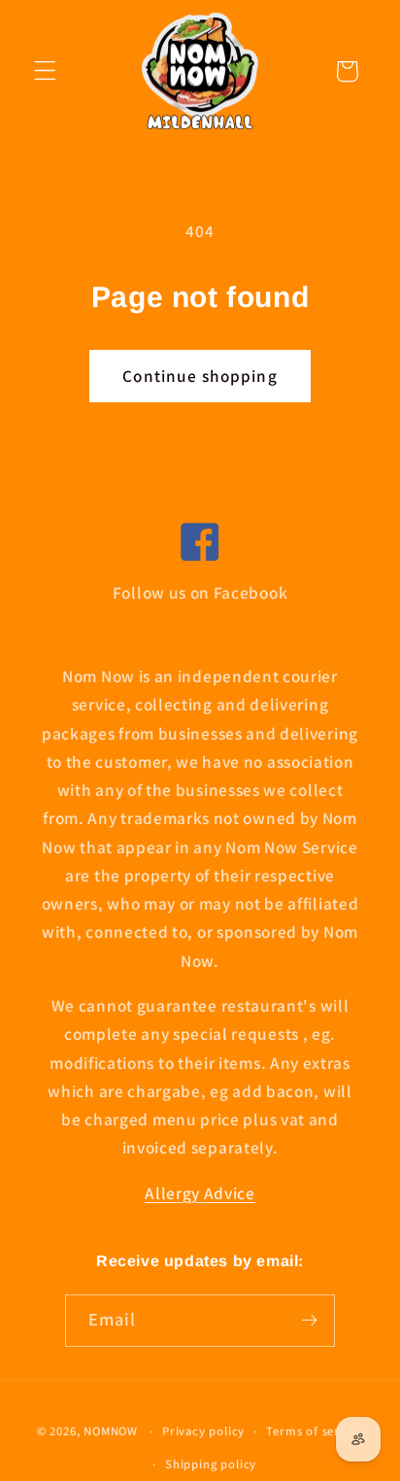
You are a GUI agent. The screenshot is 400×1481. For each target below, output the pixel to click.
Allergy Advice (200, 1193)
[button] (45, 71)
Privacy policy (203, 1431)
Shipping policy (210, 1464)
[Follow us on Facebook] (200, 543)
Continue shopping (200, 375)
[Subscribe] (310, 1320)
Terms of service (314, 1431)
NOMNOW (110, 1431)
